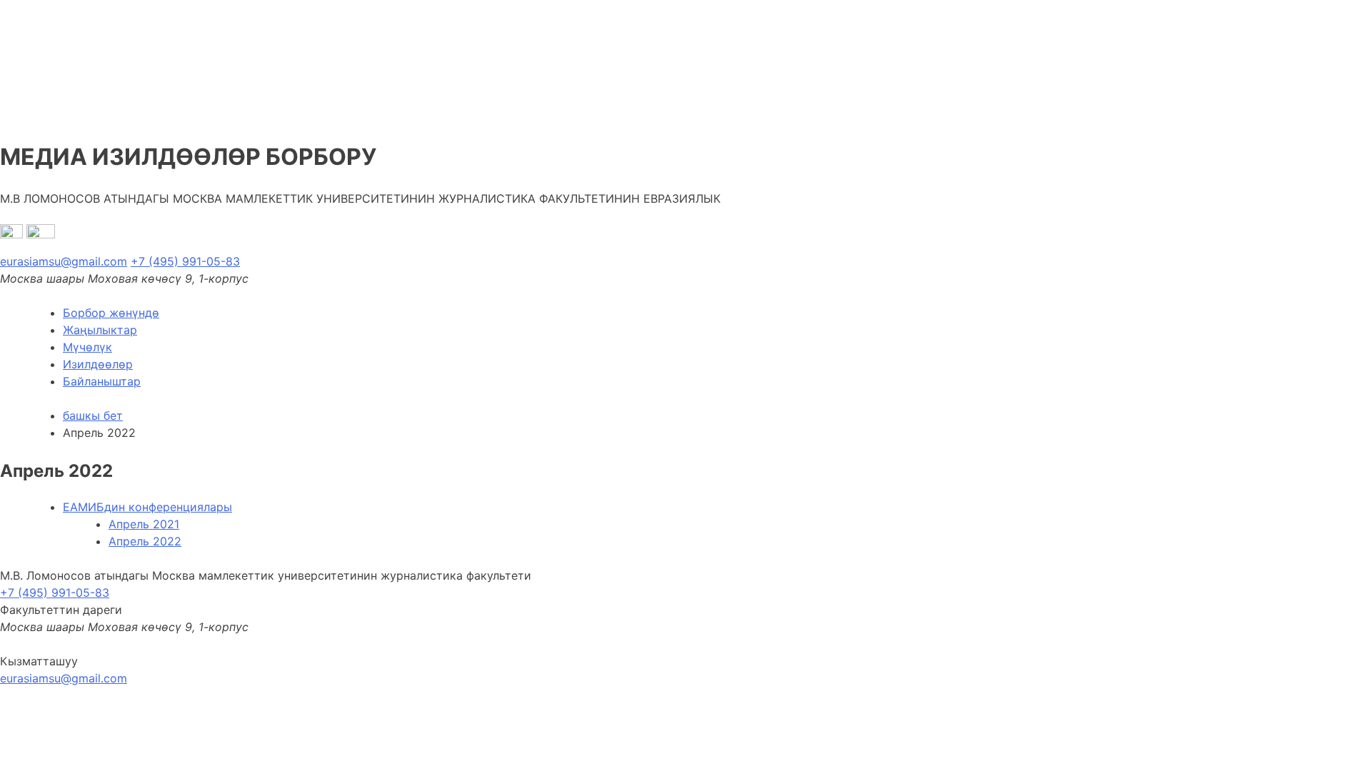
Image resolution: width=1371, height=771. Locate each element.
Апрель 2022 (145, 541)
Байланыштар (102, 381)
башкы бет (93, 415)
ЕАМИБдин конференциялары (147, 507)
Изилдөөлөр (98, 364)
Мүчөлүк (87, 347)
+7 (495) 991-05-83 (185, 261)
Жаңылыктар (100, 330)
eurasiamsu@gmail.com (63, 261)
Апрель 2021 (144, 524)
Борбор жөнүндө (111, 313)
